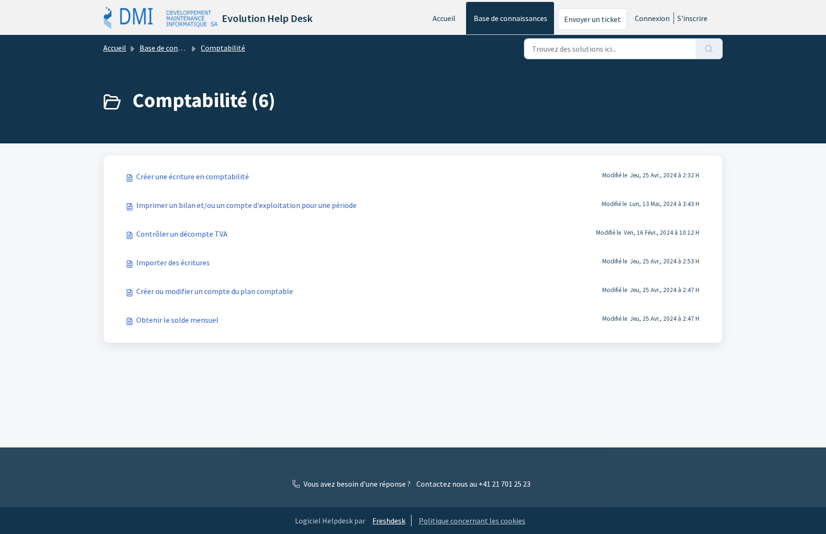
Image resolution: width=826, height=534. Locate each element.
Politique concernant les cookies (472, 520)
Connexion (652, 18)
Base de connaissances (510, 18)
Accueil (444, 18)
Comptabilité (223, 48)
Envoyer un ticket (592, 19)
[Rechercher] (709, 48)
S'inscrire (692, 18)
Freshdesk (388, 520)
